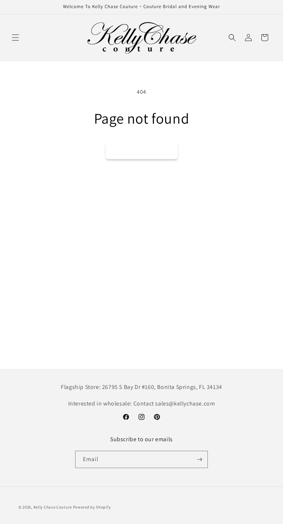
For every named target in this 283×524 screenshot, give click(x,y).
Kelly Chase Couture (53, 507)
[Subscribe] (199, 459)
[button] (15, 37)
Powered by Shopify (92, 507)
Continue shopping (142, 150)
